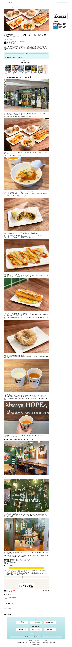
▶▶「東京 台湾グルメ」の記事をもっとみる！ (26, 568)
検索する (67, 2)
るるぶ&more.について (28, 640)
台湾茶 (24, 41)
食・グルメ (6, 41)
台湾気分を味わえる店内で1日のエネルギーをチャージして (16, 57)
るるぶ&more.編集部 (8, 608)
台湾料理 (20, 41)
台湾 (13, 41)
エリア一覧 (9, 7)
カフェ (10, 41)
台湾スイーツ (16, 41)
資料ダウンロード (51, 636)
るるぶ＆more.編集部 (12, 597)
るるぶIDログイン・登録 (20, 642)
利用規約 (50, 642)
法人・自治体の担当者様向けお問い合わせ (40, 636)
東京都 (12, 7)
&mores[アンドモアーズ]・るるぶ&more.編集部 (40, 640)
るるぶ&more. (5, 7)
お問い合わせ (27, 642)
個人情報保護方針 (45, 642)
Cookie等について (39, 642)
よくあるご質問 (32, 642)
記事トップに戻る (45, 590)
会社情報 (54, 642)
